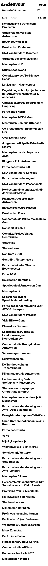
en (39, 10)
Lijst (5, 17)
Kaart (15, 17)
